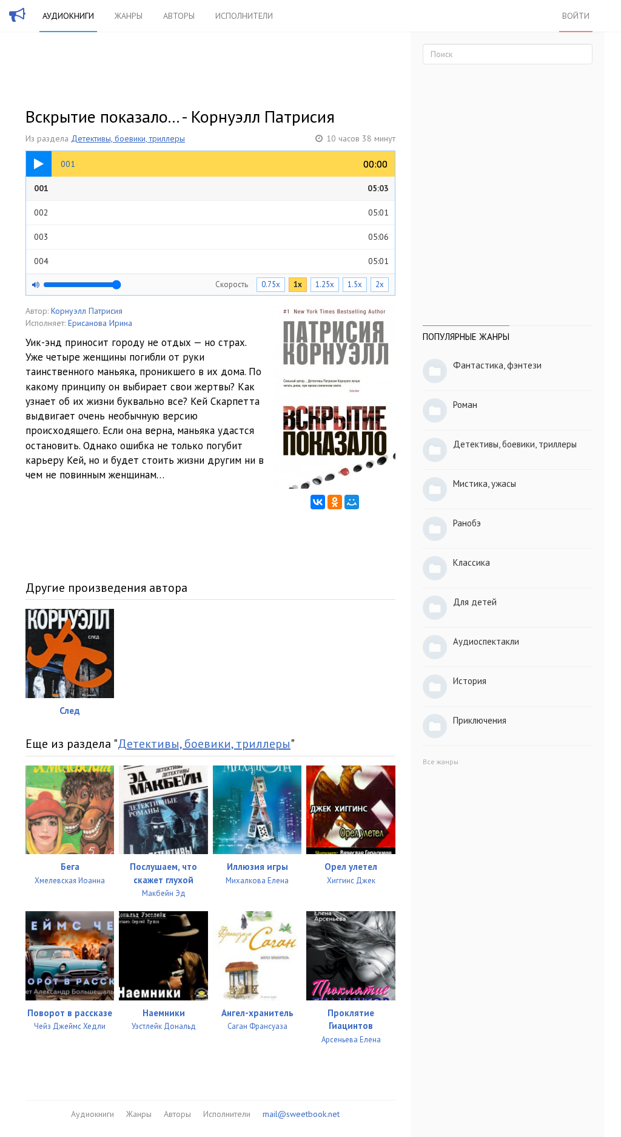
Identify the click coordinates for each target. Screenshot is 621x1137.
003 (211, 236)
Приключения (479, 720)
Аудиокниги (68, 15)
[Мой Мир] (351, 502)
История (469, 681)
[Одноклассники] (334, 502)
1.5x (354, 284)
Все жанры (440, 761)
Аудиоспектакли (486, 641)
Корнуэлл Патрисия (87, 310)
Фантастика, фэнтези (497, 365)
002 (211, 212)
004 (211, 261)
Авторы (179, 15)
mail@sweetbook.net (301, 1113)
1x (298, 284)
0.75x (270, 284)
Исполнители (244, 15)
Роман (465, 404)
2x (379, 284)
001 (211, 188)
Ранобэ (467, 523)
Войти (575, 15)
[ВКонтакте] (317, 502)
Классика (471, 562)
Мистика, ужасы (484, 483)
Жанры (129, 15)
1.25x (324, 284)
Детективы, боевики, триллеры (128, 138)
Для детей (475, 602)
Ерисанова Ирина (100, 322)
